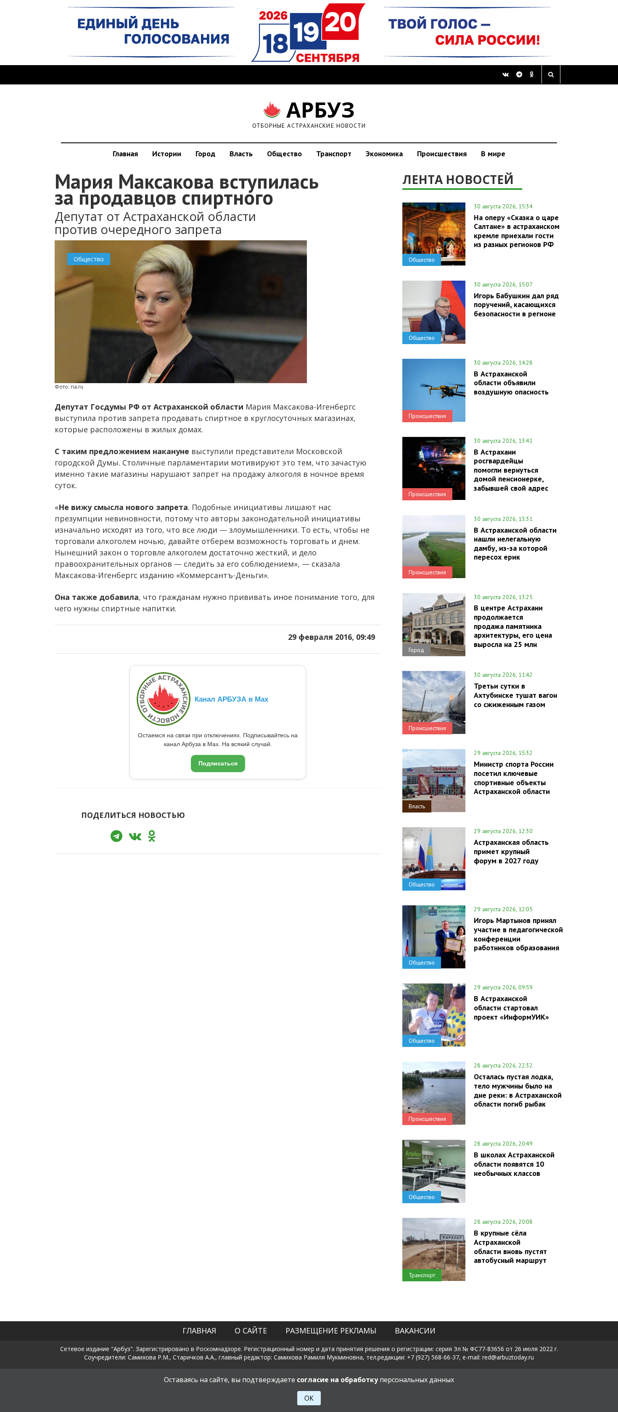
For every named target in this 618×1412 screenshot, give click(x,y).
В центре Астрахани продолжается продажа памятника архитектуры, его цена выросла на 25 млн (513, 626)
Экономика (384, 153)
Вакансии (415, 1330)
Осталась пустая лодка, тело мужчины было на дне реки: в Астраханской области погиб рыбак (518, 1090)
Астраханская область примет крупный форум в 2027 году (511, 851)
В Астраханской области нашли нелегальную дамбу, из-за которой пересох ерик (515, 543)
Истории (166, 153)
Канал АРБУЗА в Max (231, 699)
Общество (284, 153)
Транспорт (333, 153)
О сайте (251, 1330)
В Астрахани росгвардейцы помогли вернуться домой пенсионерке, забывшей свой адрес (511, 470)
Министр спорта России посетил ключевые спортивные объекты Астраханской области (514, 777)
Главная (125, 153)
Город (205, 153)
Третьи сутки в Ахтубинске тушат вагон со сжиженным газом (515, 695)
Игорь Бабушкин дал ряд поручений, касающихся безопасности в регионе (516, 304)
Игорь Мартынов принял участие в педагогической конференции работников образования (518, 933)
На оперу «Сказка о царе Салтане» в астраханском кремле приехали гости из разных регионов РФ (517, 231)
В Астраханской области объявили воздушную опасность (511, 383)
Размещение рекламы (330, 1330)
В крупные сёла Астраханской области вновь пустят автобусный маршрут (510, 1246)
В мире (493, 153)
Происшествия (442, 153)
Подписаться (218, 763)
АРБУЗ (309, 113)
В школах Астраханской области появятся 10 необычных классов (514, 1164)
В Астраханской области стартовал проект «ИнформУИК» (511, 1007)
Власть (241, 153)
